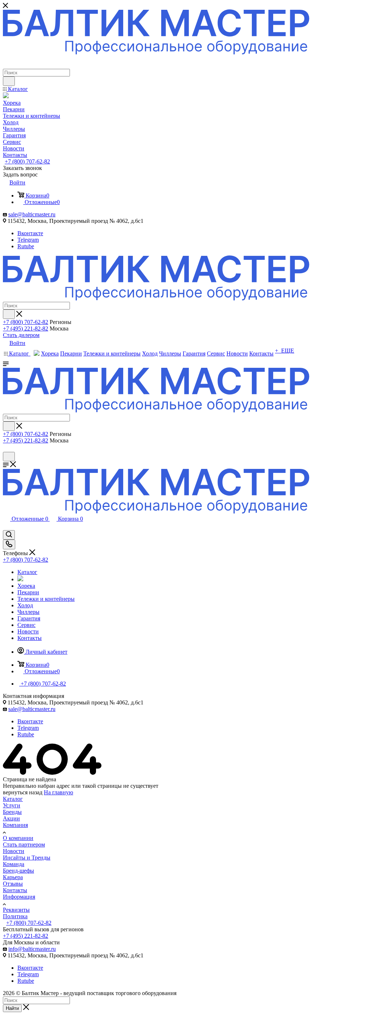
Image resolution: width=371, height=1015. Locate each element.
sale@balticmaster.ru (31, 214)
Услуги (11, 805)
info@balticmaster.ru (32, 949)
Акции (11, 818)
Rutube (25, 246)
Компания (15, 825)
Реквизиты (16, 910)
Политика (15, 916)
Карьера (13, 877)
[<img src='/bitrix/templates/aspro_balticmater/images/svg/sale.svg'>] (20, 579)
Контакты (15, 890)
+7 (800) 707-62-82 (27, 161)
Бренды (12, 812)
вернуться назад (22, 792)
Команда (13, 864)
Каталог (13, 799)
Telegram (28, 240)
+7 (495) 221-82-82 (25, 328)
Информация (19, 897)
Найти (12, 1008)
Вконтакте (30, 233)
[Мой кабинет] (6, 448)
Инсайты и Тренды (26, 857)
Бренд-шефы (18, 871)
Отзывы (13, 884)
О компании (18, 838)
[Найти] (9, 81)
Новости (13, 851)
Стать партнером (24, 844)
